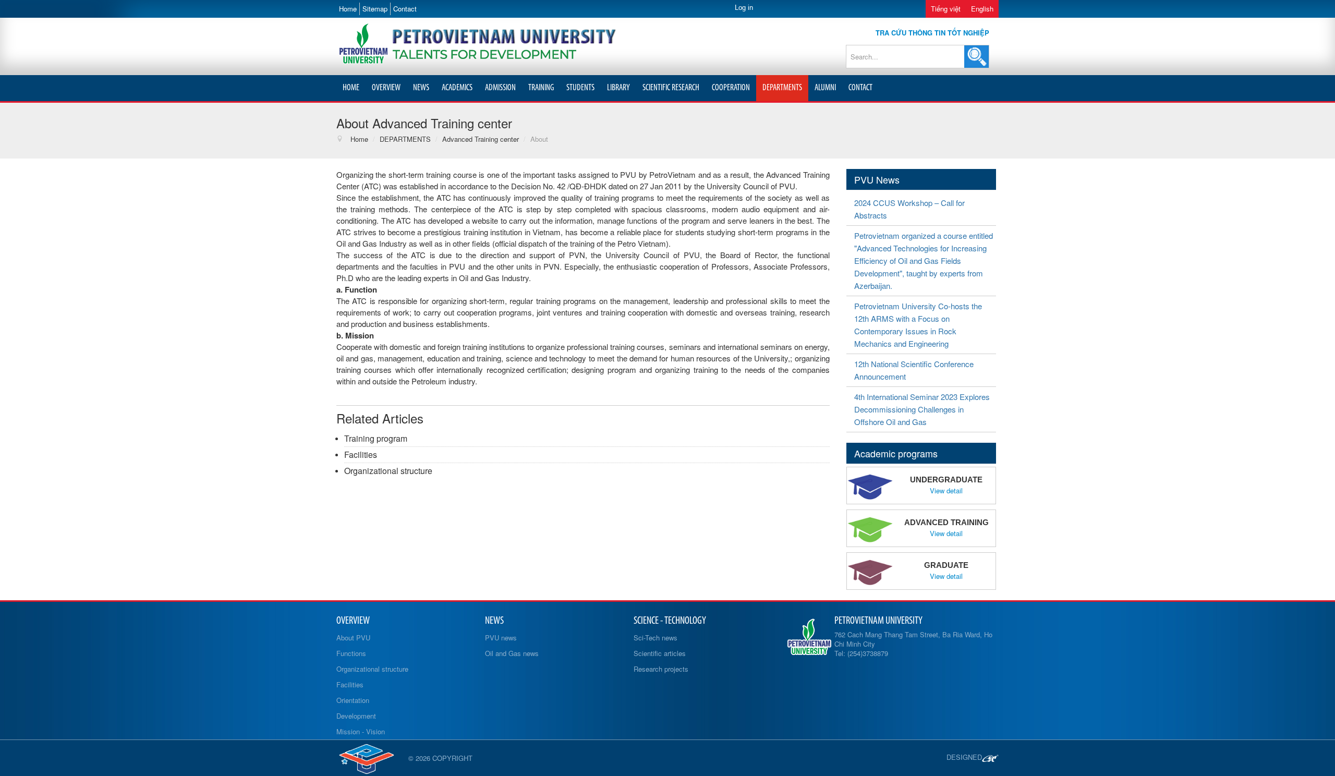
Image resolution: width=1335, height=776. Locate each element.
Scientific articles (660, 653)
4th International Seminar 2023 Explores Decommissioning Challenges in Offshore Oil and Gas (922, 409)
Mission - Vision (360, 731)
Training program (375, 438)
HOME (351, 87)
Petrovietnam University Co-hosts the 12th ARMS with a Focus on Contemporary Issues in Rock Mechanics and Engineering (918, 324)
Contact (405, 9)
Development (356, 716)
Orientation (352, 700)
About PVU (353, 637)
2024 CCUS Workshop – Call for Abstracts (909, 209)
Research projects (661, 669)
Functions (351, 653)
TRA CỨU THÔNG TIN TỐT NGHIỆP (932, 33)
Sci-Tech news (655, 637)
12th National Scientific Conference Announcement (914, 370)
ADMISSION (500, 87)
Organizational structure (388, 471)
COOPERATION (731, 87)
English (982, 9)
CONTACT (860, 87)
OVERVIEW (386, 87)
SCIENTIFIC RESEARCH (670, 87)
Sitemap (374, 9)
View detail (946, 490)
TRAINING (541, 87)
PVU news (501, 637)
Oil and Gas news (512, 653)
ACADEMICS (457, 87)
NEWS (421, 87)
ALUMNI (825, 87)
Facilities (360, 454)
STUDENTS (580, 87)
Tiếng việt (946, 9)
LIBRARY (618, 87)
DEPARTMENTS (782, 87)
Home (348, 9)
